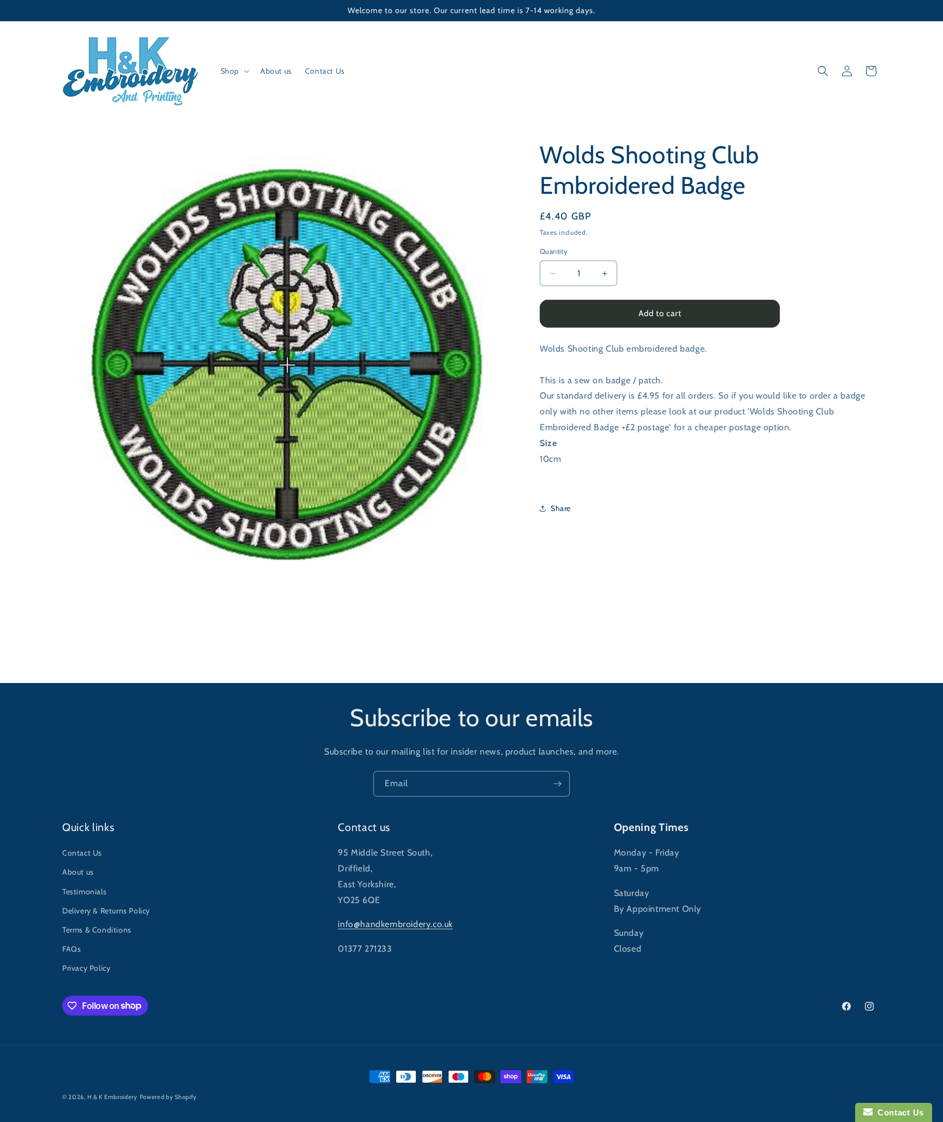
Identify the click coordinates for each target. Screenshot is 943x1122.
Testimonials (84, 892)
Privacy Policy (86, 968)
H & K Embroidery (112, 1097)
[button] (234, 71)
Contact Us (82, 853)
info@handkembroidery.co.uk (395, 924)
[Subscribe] (557, 784)
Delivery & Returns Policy (106, 911)
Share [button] (561, 508)
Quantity (554, 251)
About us (78, 872)
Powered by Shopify (169, 1097)
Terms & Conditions (97, 930)
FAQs (71, 949)
